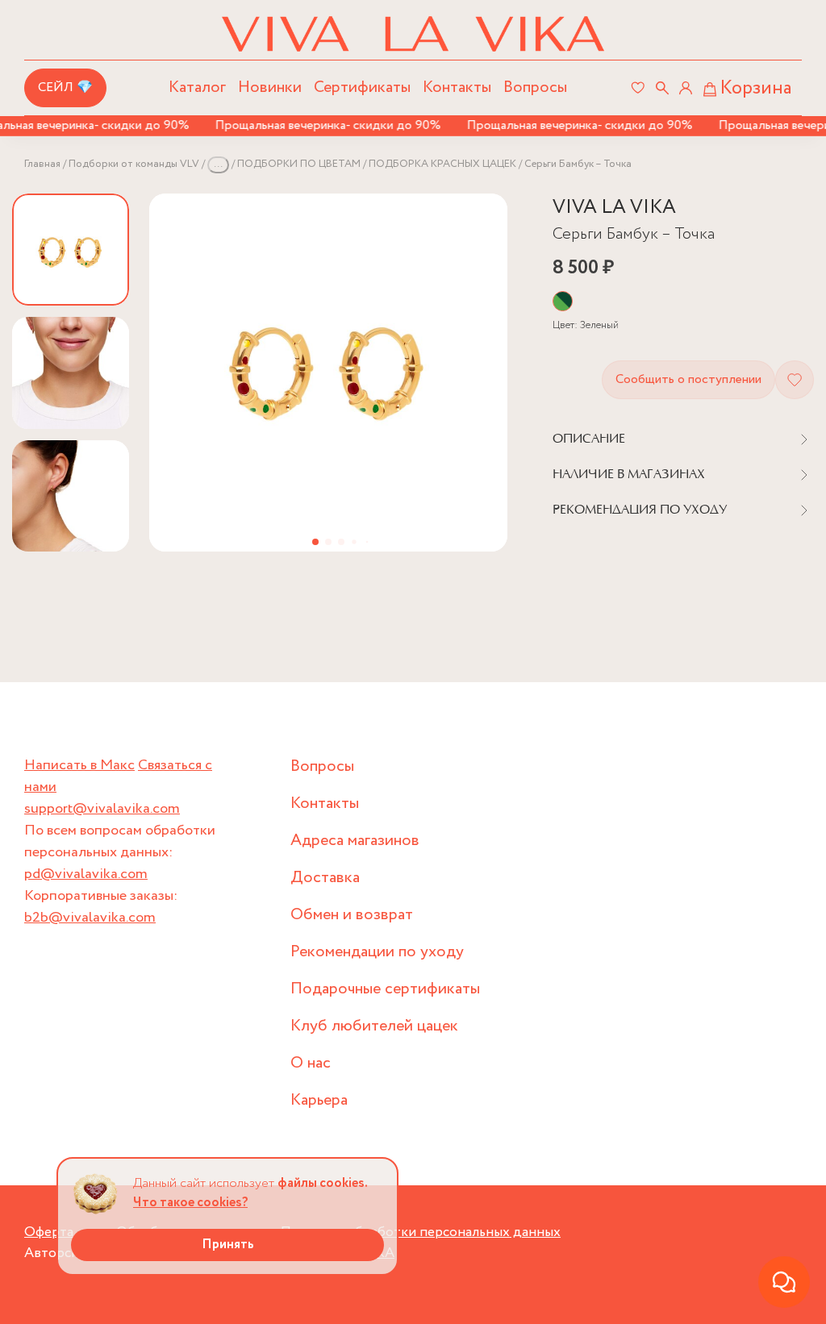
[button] (315, 542)
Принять (228, 1244)
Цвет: (586, 325)
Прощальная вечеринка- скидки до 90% (317, 125)
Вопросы (535, 87)
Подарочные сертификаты (385, 989)
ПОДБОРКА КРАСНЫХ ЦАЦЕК (442, 164)
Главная (42, 164)
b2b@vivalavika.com (90, 917)
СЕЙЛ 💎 (65, 87)
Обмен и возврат (351, 914)
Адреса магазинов (354, 840)
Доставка (325, 877)
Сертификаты (362, 87)
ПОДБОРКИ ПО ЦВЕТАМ (299, 164)
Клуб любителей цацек (374, 1026)
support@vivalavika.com (102, 808)
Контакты (457, 87)
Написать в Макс (79, 765)
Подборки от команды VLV (134, 164)
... (218, 164)
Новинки (270, 87)
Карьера (319, 1100)
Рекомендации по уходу (377, 952)
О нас (310, 1063)
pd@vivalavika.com (86, 874)
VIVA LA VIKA (614, 208)
